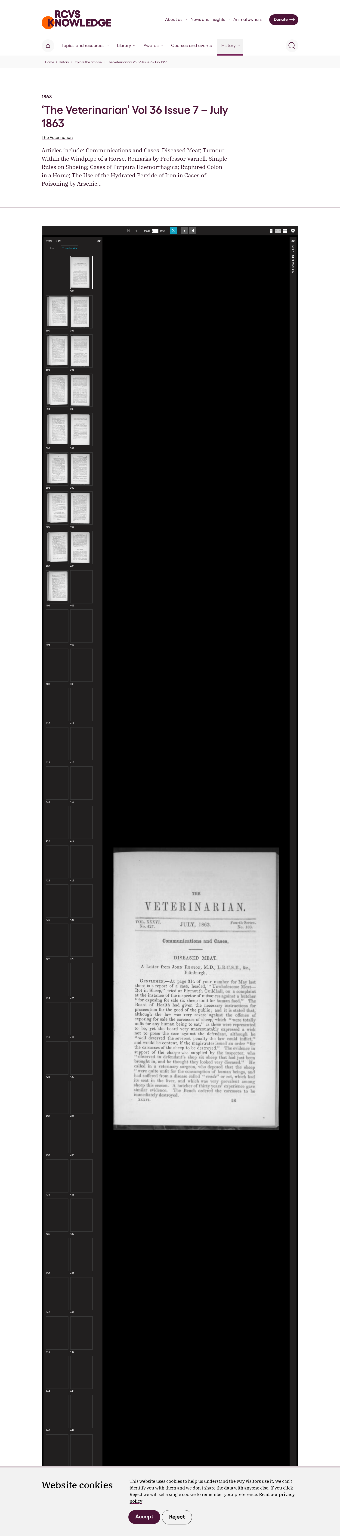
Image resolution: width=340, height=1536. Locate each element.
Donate (281, 19)
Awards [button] (151, 45)
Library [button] (124, 45)
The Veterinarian (57, 137)
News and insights (208, 19)
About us (173, 19)
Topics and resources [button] (83, 45)
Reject (177, 1516)
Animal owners (247, 19)
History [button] (228, 45)
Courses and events (191, 45)
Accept (144, 1516)
